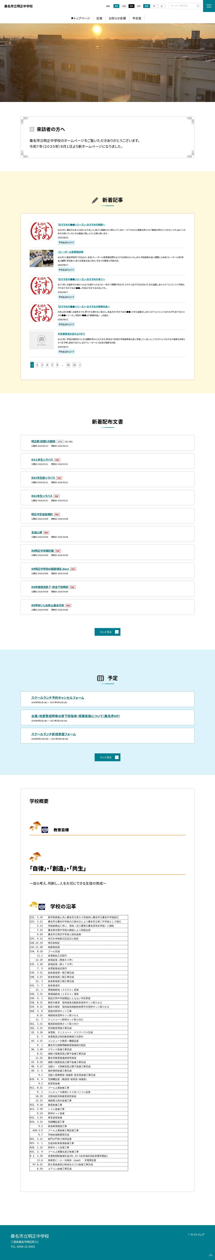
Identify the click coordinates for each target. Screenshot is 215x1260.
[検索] (197, 6)
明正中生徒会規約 (42, 514)
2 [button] (37, 364)
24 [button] (68, 364)
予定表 (136, 18)
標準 (146, 6)
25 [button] (74, 364)
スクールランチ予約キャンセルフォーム (57, 697)
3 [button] (42, 364)
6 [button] (57, 364)
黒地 (131, 6)
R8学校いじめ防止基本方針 (48, 605)
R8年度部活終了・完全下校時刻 (50, 587)
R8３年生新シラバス (43, 478)
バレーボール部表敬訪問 (70, 251)
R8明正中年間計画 (42, 551)
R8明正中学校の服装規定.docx (50, 569)
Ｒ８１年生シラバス (42, 460)
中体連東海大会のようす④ (71, 333)
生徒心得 (37, 532)
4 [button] (47, 364)
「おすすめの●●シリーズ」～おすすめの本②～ (81, 279)
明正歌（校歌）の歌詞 (43, 441)
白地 (124, 6)
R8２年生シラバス (42, 496)
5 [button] (52, 364)
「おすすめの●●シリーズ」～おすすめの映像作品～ (84, 306)
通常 (116, 6)
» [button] (80, 364)
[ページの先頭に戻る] (210, 1255)
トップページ (82, 18)
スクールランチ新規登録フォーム (53, 734)
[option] (107, 62)
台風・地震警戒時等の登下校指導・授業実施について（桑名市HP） (75, 716)
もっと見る (105, 632)
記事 (99, 18)
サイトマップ (197, 1234)
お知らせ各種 (117, 18)
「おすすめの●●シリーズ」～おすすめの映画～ (81, 224)
